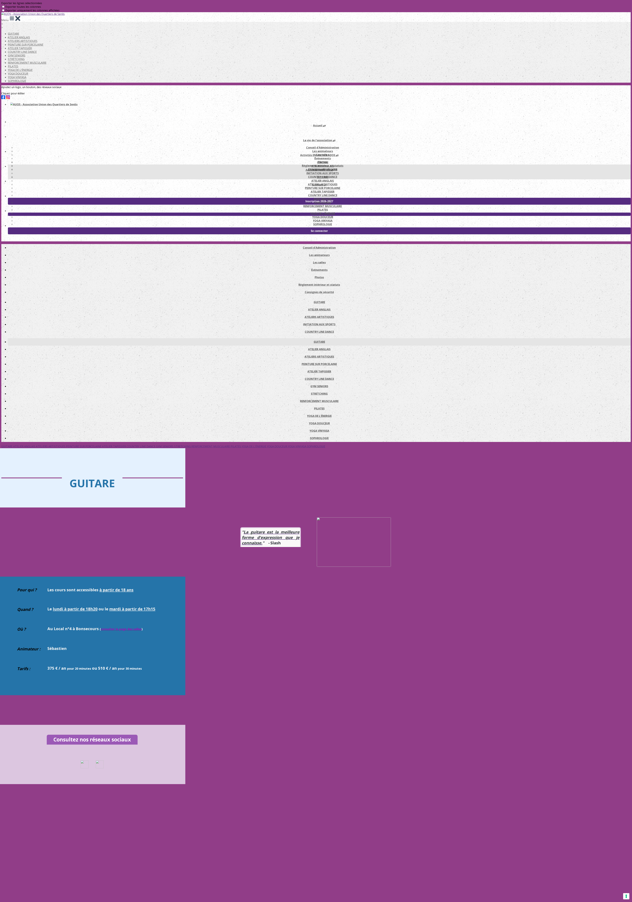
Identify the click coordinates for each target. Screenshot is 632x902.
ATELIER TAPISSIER (20, 48)
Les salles (319, 262)
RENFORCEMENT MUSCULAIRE (27, 63)
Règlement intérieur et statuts (319, 285)
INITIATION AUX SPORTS (322, 173)
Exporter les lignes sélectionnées (21, 3)
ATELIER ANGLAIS (19, 37)
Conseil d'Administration (322, 147)
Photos (319, 277)
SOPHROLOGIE (17, 81)
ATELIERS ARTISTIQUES (22, 41)
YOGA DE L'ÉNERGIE (20, 70)
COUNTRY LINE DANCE (22, 52)
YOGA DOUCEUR (18, 73)
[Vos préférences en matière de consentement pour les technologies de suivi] (626, 896)
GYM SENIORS (16, 55)
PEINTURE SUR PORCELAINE (25, 44)
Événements (323, 158)
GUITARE (13, 34)
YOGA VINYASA (17, 77)
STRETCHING (16, 59)
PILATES (13, 66)
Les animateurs (322, 151)
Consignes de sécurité (319, 292)
